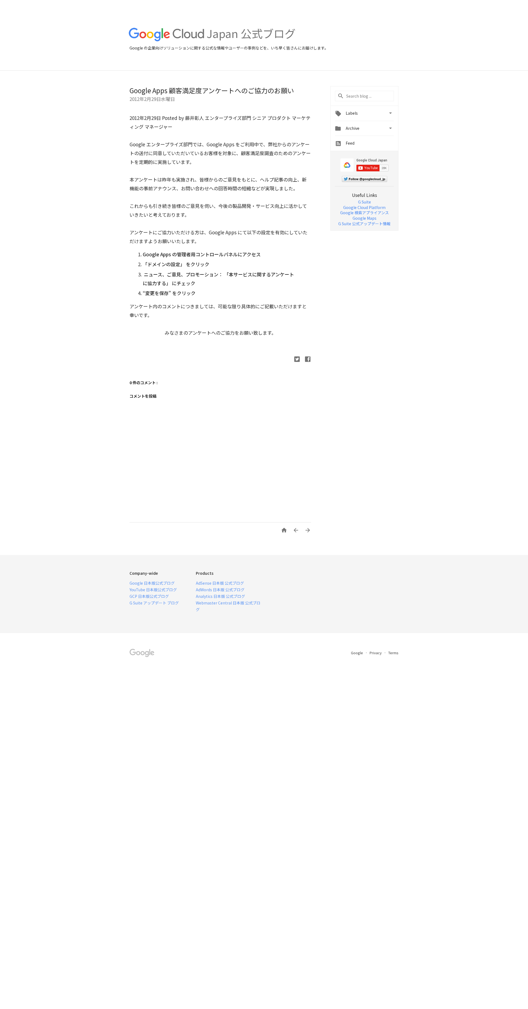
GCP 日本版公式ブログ (149, 596)
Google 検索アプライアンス (364, 212)
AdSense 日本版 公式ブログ (220, 583)
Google (357, 652)
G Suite (364, 202)
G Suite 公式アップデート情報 (364, 223)
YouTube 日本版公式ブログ (153, 589)
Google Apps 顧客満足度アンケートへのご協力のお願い (212, 90)
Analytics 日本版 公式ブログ (220, 596)
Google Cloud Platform (364, 207)
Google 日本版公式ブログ (152, 583)
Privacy (376, 652)
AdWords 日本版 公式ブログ (220, 589)
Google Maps (364, 218)
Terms (393, 652)
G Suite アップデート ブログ (154, 603)
